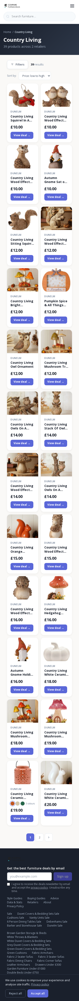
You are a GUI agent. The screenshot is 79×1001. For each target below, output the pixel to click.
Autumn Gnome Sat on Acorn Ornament (55, 180)
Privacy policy (40, 984)
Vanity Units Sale (39, 918)
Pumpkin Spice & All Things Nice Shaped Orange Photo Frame (55, 303)
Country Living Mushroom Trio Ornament (56, 365)
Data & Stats (14, 902)
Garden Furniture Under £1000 (26, 968)
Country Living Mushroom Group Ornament (22, 734)
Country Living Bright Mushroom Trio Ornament (23, 303)
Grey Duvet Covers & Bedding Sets (28, 945)
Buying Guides (36, 898)
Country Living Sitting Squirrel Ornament (22, 242)
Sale (9, 914)
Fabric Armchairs (42, 953)
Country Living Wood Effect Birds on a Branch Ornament (55, 118)
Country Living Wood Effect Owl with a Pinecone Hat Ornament (22, 611)
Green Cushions (17, 953)
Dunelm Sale (55, 925)
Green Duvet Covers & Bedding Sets (29, 949)
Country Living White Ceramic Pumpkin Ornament (56, 673)
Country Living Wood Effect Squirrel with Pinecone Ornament (55, 549)
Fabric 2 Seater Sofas (20, 957)
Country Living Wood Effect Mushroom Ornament (22, 488)
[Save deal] (32, 89)
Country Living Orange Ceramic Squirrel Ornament (22, 549)
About (47, 902)
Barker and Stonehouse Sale (24, 925)
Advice (54, 898)
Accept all (38, 993)
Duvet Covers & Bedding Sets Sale (38, 914)
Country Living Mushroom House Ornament (55, 734)
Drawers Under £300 (48, 965)
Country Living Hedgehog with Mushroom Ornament (55, 611)
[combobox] (39, 16)
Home (7, 32)
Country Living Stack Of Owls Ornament (55, 426)
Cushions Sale (15, 918)
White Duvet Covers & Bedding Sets (29, 941)
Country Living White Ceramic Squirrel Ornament (56, 796)
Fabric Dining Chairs (19, 961)
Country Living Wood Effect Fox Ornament (22, 180)
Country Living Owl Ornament (22, 365)
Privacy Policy (15, 906)
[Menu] (72, 6)
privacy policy (39, 887)
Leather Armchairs (18, 965)
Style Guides (14, 898)
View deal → (22, 135)
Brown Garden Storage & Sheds (26, 933)
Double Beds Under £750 (23, 972)
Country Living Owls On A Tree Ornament (55, 488)
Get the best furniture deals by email (36, 868)
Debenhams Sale (57, 921)
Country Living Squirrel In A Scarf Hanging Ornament (22, 118)
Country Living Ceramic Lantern (22, 796)
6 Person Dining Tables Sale (24, 921)
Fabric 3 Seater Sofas (51, 957)
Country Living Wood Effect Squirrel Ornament (55, 242)
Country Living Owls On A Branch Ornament (22, 426)
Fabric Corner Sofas (49, 961)
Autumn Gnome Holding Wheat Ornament (23, 673)
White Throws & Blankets (22, 937)
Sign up (62, 876)
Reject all (15, 993)
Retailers (32, 902)
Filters (20, 64)
